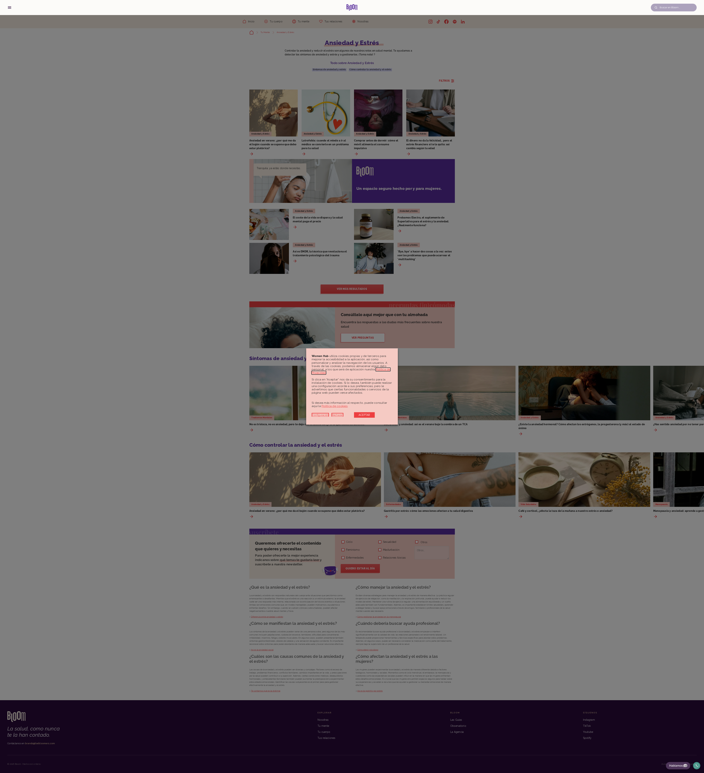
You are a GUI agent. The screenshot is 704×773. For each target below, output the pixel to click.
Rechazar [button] (337, 414)
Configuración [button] (320, 414)
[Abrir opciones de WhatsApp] (696, 765)
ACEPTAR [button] (364, 414)
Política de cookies (335, 406)
